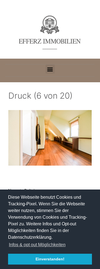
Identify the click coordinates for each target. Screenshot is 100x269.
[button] (50, 69)
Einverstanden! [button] (50, 259)
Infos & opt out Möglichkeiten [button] (37, 244)
